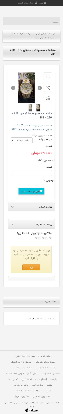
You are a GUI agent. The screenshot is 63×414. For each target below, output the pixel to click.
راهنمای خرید (41, 379)
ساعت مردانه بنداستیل (44, 362)
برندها (49, 385)
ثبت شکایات (37, 385)
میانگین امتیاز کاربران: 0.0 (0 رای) (34, 233)
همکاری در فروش (21, 396)
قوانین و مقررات (21, 385)
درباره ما (54, 379)
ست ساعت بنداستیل (25, 356)
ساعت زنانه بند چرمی (50, 373)
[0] (35, 238)
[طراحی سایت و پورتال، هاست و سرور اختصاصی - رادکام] (31, 410)
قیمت (49, 146)
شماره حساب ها (43, 391)
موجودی (50, 180)
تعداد (49, 167)
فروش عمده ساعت (15, 373)
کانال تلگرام (32, 373)
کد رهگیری (27, 379)
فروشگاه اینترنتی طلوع (45, 33)
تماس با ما (13, 379)
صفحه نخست (44, 356)
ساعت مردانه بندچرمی (22, 368)
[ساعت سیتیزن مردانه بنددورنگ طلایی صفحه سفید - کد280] (26, 87)
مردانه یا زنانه (45, 139)
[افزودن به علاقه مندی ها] (48, 76)
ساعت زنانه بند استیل (21, 362)
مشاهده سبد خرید (24, 391)
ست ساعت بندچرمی (45, 368)
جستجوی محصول (41, 396)
